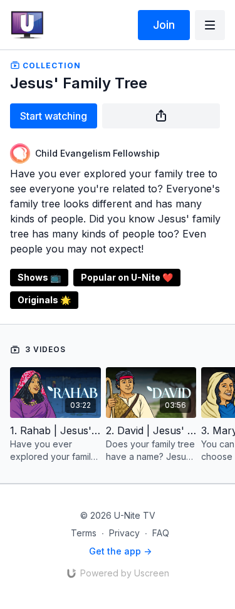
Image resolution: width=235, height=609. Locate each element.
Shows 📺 (39, 277)
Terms (84, 533)
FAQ (160, 533)
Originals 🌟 (44, 299)
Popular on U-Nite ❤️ (127, 277)
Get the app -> (120, 551)
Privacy (124, 533)
